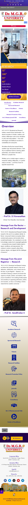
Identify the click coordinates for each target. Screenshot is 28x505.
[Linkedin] (22, 480)
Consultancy (22, 117)
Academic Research (18, 102)
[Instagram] (18, 5)
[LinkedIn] (16, 5)
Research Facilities (14, 111)
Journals (14, 120)
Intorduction (7, 102)
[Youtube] (21, 5)
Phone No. (14, 474)
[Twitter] (13, 5)
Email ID (14, 469)
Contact (14, 26)
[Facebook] (10, 5)
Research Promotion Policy (14, 114)
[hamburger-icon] (25, 22)
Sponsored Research (14, 105)
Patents (21, 108)
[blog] (8, 5)
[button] (3, 47)
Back (5, 430)
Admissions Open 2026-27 (7, 7)
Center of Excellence (11, 108)
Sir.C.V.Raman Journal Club (9, 117)
